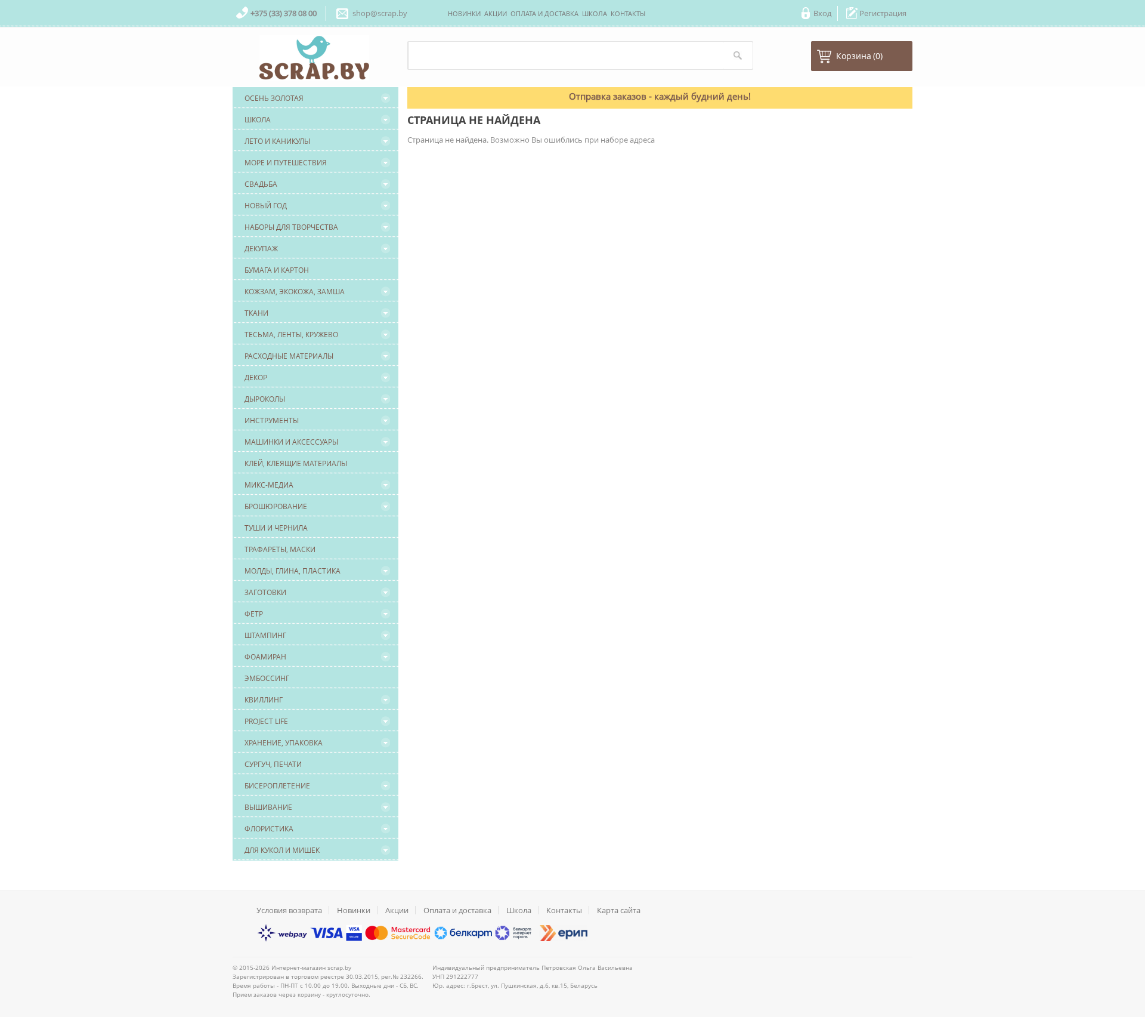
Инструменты (272, 420)
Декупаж (261, 249)
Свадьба (261, 184)
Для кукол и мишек (282, 850)
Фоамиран (265, 657)
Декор (256, 377)
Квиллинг (264, 700)
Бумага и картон (277, 270)
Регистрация (882, 13)
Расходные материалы (289, 356)
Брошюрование (276, 506)
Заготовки (265, 592)
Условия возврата (289, 910)
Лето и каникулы (277, 141)
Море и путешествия (286, 163)
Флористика (269, 829)
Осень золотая (274, 98)
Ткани (256, 313)
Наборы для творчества (291, 227)
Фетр (254, 614)
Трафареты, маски (280, 549)
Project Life (266, 721)
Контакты (564, 910)
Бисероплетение (277, 786)
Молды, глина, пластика (293, 571)
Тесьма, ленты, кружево (291, 334)
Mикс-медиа (269, 485)
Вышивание (268, 807)
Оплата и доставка (457, 910)
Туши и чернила (276, 528)
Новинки (353, 910)
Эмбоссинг (267, 678)
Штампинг (265, 635)
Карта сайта (618, 910)
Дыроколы (265, 399)
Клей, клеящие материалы (296, 463)
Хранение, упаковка (284, 743)
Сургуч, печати (273, 764)
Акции (397, 910)
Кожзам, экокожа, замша (295, 291)
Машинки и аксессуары (291, 442)
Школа (258, 120)
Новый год (266, 206)
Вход (822, 13)
